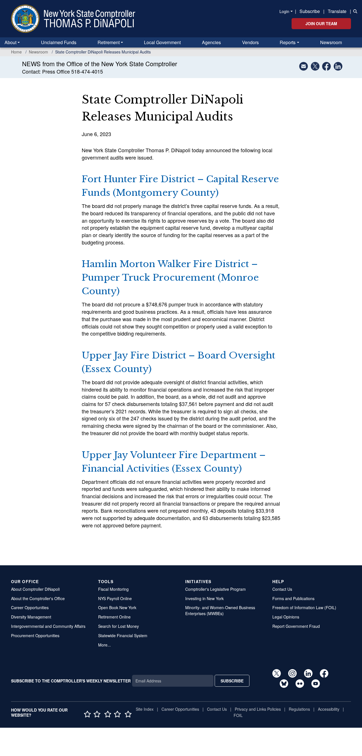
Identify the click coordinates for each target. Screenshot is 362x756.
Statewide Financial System (122, 635)
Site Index (145, 709)
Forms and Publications (293, 598)
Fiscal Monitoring (113, 589)
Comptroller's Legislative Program (215, 589)
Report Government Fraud (296, 626)
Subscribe (309, 11)
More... (104, 645)
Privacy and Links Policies (258, 709)
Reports (288, 42)
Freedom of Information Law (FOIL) (304, 607)
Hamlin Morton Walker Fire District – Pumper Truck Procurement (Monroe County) (170, 277)
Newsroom (331, 42)
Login (284, 11)
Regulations (299, 709)
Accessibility (328, 709)
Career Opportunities (30, 607)
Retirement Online (114, 617)
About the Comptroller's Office (38, 598)
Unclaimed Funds (58, 42)
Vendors (250, 42)
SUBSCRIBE (232, 681)
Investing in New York (204, 598)
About (10, 42)
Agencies (211, 42)
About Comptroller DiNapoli (35, 589)
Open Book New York (117, 607)
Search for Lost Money (118, 626)
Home (16, 52)
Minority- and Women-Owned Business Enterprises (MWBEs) (220, 610)
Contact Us (282, 589)
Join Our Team (321, 23)
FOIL (238, 715)
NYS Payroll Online (115, 598)
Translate (337, 11)
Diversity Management (31, 617)
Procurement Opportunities (35, 635)
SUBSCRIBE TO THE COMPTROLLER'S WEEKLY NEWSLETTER (71, 681)
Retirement (109, 42)
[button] (354, 11)
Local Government (162, 42)
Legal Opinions (285, 617)
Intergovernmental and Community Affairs (48, 626)
